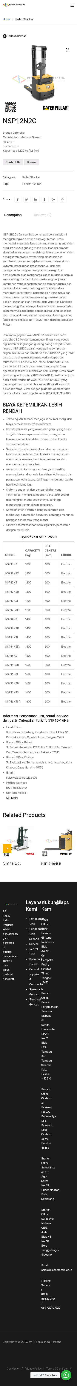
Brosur (31, 162)
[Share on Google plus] (53, 199)
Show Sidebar (18, 36)
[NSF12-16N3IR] (57, 841)
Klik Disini (12, 798)
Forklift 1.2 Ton (31, 184)
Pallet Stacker (24, 19)
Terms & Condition (57, 1368)
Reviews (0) (42, 215)
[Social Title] (3, 990)
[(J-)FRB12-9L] (19, 841)
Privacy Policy (33, 1368)
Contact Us (13, 162)
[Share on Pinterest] (62, 199)
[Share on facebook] (17, 199)
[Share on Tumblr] (44, 199)
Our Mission (13, 1368)
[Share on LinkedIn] (35, 199)
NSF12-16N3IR (51, 864)
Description (13, 215)
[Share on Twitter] (26, 199)
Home (6, 19)
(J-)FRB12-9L (12, 864)
